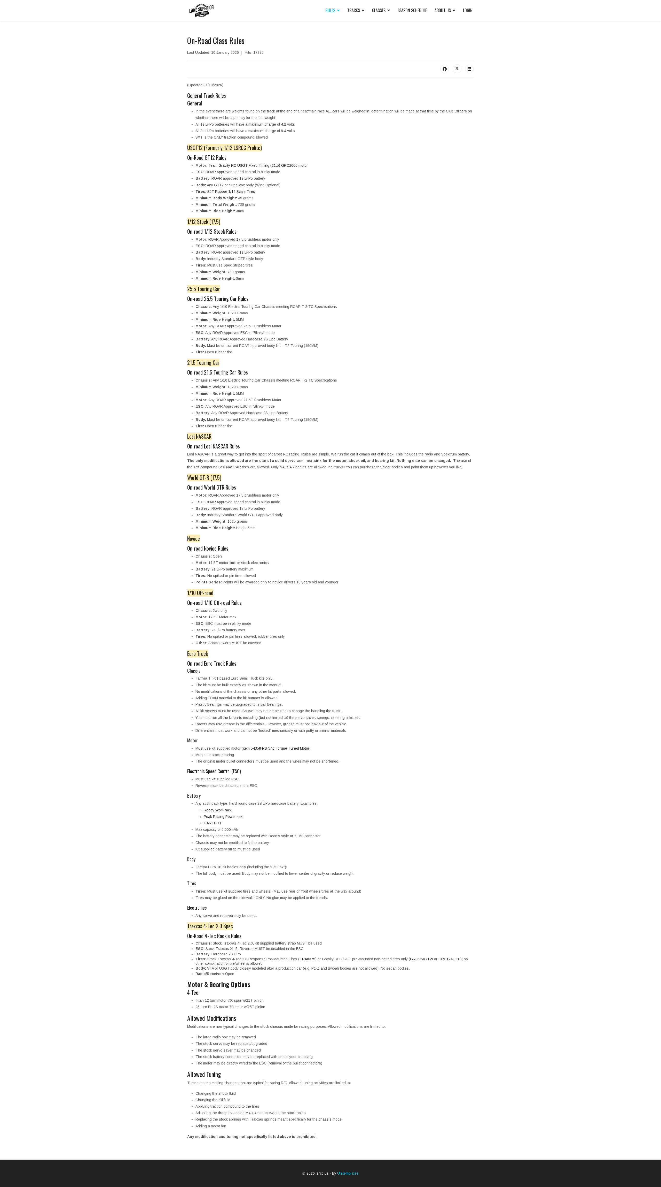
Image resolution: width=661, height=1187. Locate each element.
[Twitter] (457, 68)
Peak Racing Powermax (223, 817)
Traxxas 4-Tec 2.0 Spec (210, 926)
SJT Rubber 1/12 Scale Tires (231, 191)
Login (468, 10)
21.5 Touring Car (203, 362)
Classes (378, 10)
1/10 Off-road (200, 593)
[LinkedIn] (469, 69)
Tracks (353, 10)
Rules (330, 10)
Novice (193, 538)
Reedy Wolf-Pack (218, 810)
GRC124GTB (449, 959)
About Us (443, 10)
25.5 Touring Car (203, 289)
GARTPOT (213, 823)
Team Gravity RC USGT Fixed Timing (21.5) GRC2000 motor (258, 165)
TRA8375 (307, 959)
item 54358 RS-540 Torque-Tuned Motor (276, 748)
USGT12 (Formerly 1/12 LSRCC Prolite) (224, 147)
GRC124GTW (421, 959)
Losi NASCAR (199, 436)
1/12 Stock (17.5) (203, 221)
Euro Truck (197, 653)
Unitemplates (348, 1173)
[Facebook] (444, 69)
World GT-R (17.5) (204, 477)
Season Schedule (412, 10)
